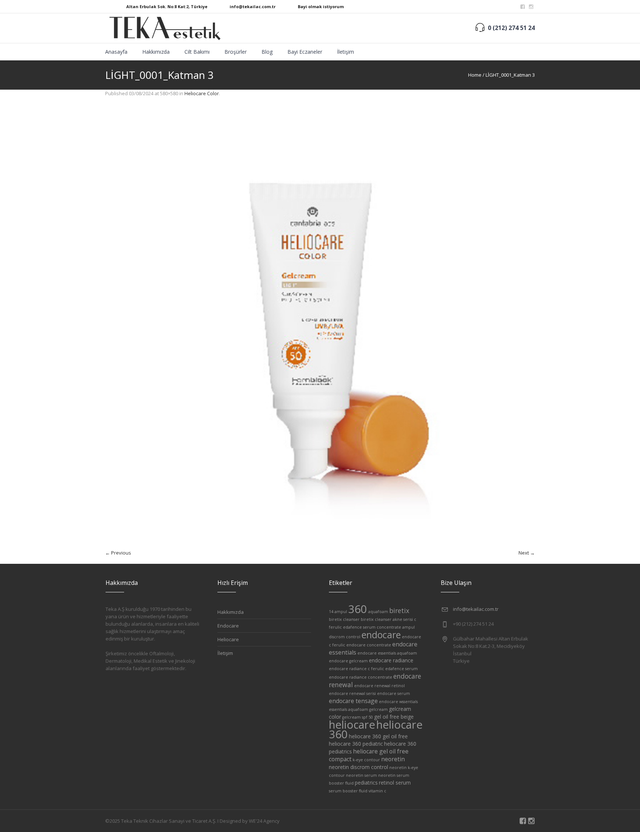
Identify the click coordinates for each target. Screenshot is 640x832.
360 (357, 609)
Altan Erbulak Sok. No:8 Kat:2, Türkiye (166, 6)
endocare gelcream (348, 660)
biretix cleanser (344, 619)
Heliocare (228, 639)
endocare (381, 634)
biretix (399, 610)
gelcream (378, 709)
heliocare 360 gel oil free (378, 736)
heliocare (352, 724)
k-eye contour (366, 759)
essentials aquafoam (348, 709)
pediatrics (366, 782)
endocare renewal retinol (379, 685)
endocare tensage (353, 701)
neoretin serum (361, 775)
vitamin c (377, 790)
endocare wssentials (398, 701)
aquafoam (378, 611)
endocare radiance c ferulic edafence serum (373, 668)
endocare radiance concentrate (360, 677)
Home (474, 74)
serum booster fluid (348, 790)
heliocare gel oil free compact (369, 755)
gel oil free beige (394, 716)
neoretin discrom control (358, 767)
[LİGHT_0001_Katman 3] (320, 327)
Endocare (228, 625)
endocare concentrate (368, 645)
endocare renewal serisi (352, 693)
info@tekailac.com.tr (253, 6)
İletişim (225, 653)
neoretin (393, 759)
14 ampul (338, 611)
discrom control (344, 636)
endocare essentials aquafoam (387, 653)
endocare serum (393, 693)
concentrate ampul (396, 627)
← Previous (118, 552)
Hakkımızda (230, 612)
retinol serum (395, 782)
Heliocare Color (201, 93)
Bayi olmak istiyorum (321, 6)
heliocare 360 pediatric (356, 743)
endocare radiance (391, 660)
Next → (527, 552)
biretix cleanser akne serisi (387, 619)
